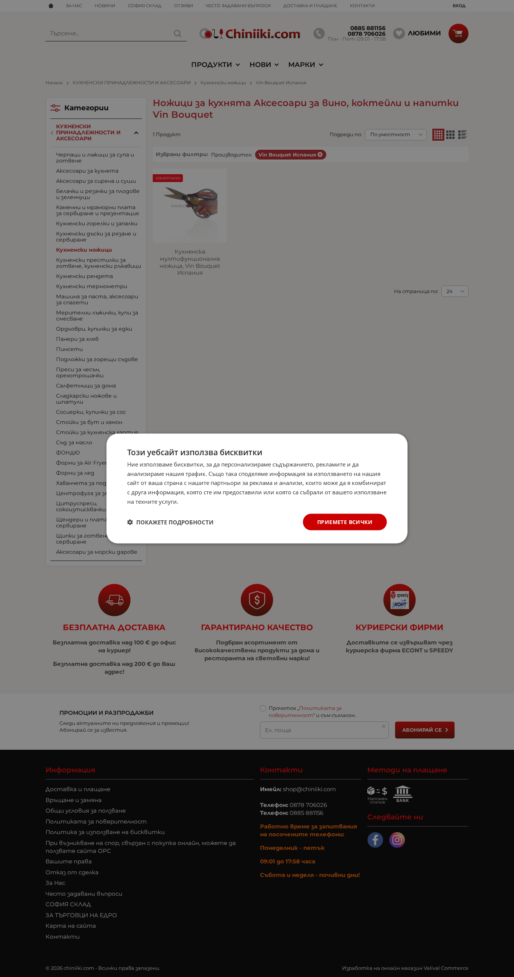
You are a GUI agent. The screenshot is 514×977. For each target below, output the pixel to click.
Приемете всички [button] (345, 521)
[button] (170, 522)
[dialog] (257, 488)
